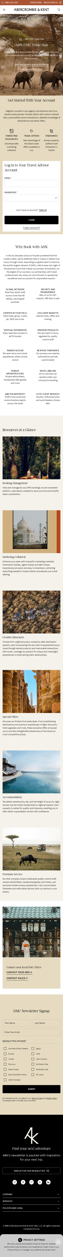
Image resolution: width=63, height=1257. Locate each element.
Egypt (38, 1048)
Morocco (11, 1064)
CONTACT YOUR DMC (18, 972)
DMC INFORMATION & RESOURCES (31, 64)
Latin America (41, 1059)
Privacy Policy (13, 1250)
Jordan (11, 1059)
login (31, 220)
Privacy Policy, (51, 1098)
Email (8, 178)
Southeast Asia (42, 1069)
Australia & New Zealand (18, 1048)
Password (11, 192)
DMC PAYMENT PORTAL (31, 69)
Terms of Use (37, 1098)
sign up (43, 210)
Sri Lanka (39, 1074)
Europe (11, 1054)
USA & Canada (14, 1080)
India (38, 1054)
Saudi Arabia (13, 1069)
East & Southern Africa (17, 1074)
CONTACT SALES (15, 978)
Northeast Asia (42, 1064)
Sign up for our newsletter (29, 1170)
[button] (4, 10)
